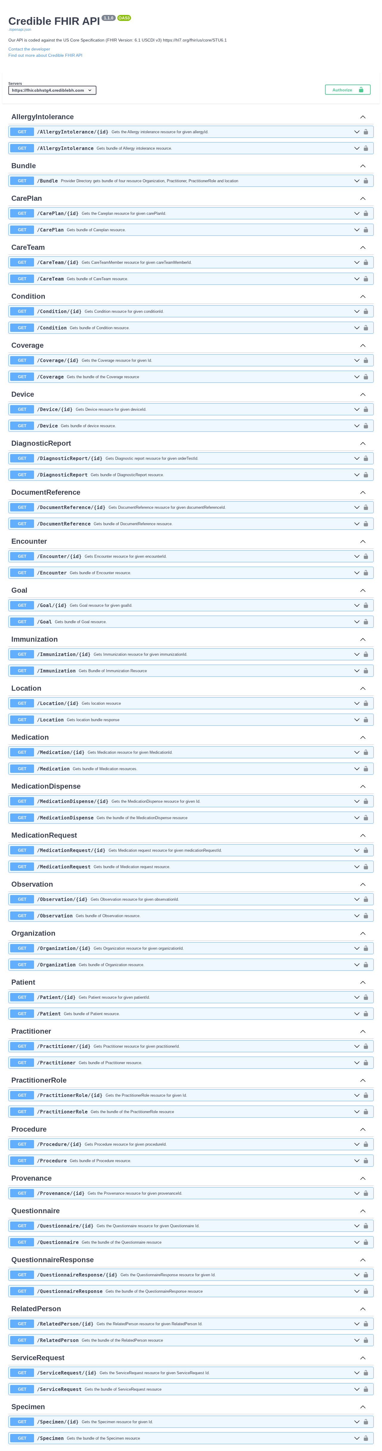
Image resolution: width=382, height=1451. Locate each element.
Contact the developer (29, 49)
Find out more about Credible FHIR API (45, 55)
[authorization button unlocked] (366, 132)
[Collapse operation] (363, 117)
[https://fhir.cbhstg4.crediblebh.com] (52, 90)
